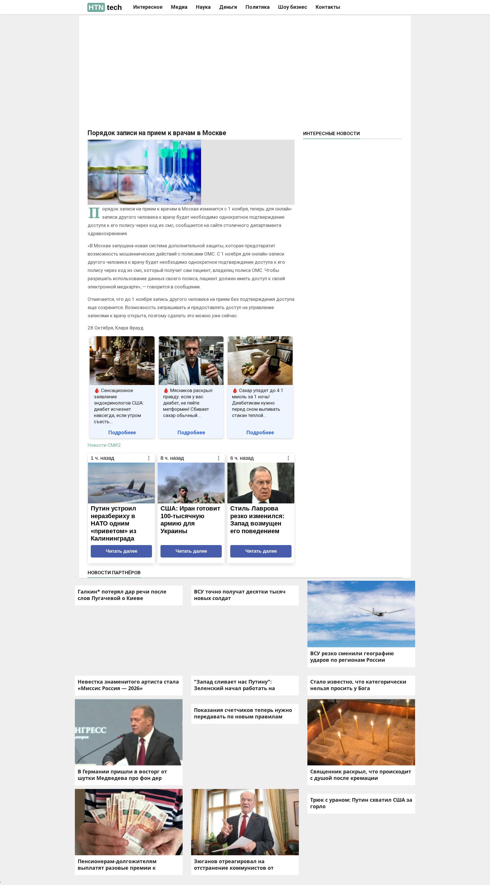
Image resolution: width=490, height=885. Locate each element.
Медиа (179, 7)
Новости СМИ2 (104, 445)
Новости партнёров (114, 572)
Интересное (147, 7)
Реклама (165, 24)
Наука (203, 7)
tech (105, 7)
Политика (258, 7)
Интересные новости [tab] (331, 133)
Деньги (228, 7)
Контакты (328, 7)
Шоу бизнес (292, 7)
